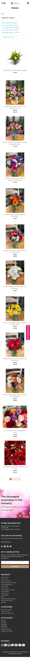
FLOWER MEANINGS (6, 584)
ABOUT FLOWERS (5, 581)
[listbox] (12, 37)
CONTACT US (4, 579)
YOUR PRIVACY (5, 595)
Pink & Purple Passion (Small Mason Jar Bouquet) (15, 179)
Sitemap (3, 602)
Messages (4, 624)
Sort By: (5, 37)
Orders (3, 620)
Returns (3, 622)
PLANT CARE (4, 586)
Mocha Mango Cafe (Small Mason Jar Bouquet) (15, 395)
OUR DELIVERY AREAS (7, 600)
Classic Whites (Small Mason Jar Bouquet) (15, 287)
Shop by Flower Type (7, 613)
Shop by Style (5, 611)
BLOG (2, 597)
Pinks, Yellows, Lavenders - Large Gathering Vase (15, 143)
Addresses (4, 626)
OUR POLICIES (5, 593)
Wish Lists (4, 628)
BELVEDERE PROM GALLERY (8, 598)
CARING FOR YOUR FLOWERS (9, 582)
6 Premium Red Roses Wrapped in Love (15, 467)
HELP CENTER (4, 588)
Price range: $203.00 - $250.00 (10, 32)
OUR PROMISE (5, 577)
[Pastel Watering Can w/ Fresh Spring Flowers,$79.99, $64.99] (15, 92)
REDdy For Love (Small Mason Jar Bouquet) (15, 359)
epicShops (19, 653)
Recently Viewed (6, 629)
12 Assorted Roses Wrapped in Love (15, 431)
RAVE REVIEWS (5, 591)
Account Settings (6, 631)
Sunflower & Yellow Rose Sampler (15, 70)
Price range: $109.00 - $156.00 (10, 27)
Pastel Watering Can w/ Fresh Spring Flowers (15, 107)
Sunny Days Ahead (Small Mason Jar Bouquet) (15, 323)
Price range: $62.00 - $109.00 (10, 25)
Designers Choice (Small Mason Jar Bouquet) (15, 251)
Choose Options (15, 56)
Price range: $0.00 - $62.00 (9, 23)
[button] (28, 332)
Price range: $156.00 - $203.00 (10, 30)
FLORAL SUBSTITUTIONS (7, 590)
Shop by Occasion (6, 609)
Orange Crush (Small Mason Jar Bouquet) (15, 215)
